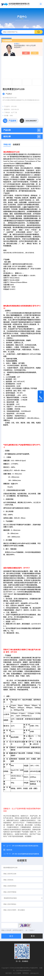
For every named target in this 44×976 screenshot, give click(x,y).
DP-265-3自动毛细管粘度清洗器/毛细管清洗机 (27, 854)
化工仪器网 (17, 973)
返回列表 (9, 850)
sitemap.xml (34, 973)
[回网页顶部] (41, 393)
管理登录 (26, 973)
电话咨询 (40, 400)
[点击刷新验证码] (25, 925)
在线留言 (16, 144)
